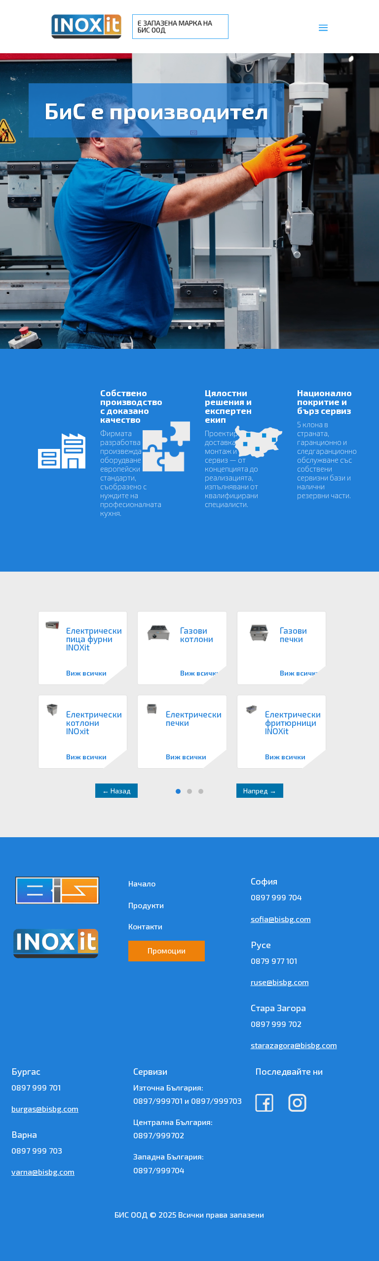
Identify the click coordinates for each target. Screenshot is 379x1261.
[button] (178, 791)
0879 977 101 (274, 960)
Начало (141, 883)
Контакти (145, 926)
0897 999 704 (276, 897)
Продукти (146, 905)
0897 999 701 (36, 1087)
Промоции (167, 950)
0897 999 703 (36, 1150)
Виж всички (86, 673)
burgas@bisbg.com (44, 1108)
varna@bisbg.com (43, 1171)
